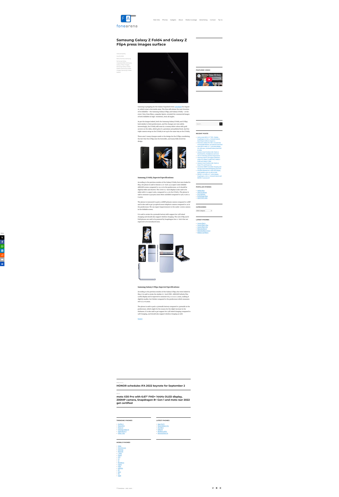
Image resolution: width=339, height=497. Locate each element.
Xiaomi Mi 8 (121, 426)
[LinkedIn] (2, 250)
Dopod (120, 455)
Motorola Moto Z (202, 229)
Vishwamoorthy (121, 53)
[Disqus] (154, 354)
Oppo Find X (161, 424)
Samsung (128, 58)
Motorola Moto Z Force (203, 231)
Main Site (156, 20)
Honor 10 (120, 428)
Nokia (119, 446)
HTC (119, 457)
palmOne (120, 468)
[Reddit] (2, 255)
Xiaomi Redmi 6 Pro (163, 426)
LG (119, 459)
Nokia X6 (160, 429)
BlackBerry (121, 463)
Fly (119, 474)
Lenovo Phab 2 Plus (202, 225)
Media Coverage (191, 20)
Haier (119, 466)
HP (119, 470)
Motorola (120, 451)
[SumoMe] (2, 264)
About (181, 20)
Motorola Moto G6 (163, 433)
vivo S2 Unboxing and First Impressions (208, 156)
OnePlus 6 (121, 424)
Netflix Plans (201, 190)
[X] (2, 237)
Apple (119, 475)
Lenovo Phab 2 (201, 223)
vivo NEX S (161, 428)
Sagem (120, 464)
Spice (119, 472)
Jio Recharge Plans (202, 196)
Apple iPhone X (122, 431)
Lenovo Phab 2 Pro (202, 227)
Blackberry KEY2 (162, 431)
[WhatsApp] (2, 246)
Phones (165, 20)
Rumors (122, 58)
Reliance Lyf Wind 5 (202, 232)
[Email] (2, 259)
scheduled (178, 107)
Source (140, 319)
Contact (213, 20)
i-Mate (120, 453)
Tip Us (220, 20)
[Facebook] (2, 242)
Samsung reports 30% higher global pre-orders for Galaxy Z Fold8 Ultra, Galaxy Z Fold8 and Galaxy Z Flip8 (208, 159)
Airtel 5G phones (202, 192)
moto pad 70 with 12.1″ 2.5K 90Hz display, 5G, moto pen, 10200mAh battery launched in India (209, 148)
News (118, 58)
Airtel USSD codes (202, 198)
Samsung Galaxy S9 (123, 429)
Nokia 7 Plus (121, 433)
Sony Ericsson (122, 448)
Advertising (203, 20)
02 (118, 461)
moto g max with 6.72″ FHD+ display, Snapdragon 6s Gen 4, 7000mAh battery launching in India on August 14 (208, 139)
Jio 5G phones (201, 194)
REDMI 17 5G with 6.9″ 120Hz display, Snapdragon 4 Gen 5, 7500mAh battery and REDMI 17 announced (209, 176)
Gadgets (173, 20)
